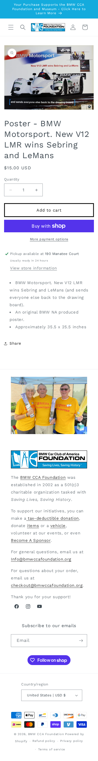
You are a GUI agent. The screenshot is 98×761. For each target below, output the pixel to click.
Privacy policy (71, 741)
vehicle (58, 525)
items (33, 525)
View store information (33, 268)
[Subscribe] (81, 640)
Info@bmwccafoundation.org (41, 559)
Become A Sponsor (31, 540)
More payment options (49, 239)
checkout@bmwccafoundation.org (46, 585)
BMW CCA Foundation (43, 477)
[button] (11, 27)
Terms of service (51, 749)
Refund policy (43, 741)
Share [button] (15, 343)
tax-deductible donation (52, 518)
